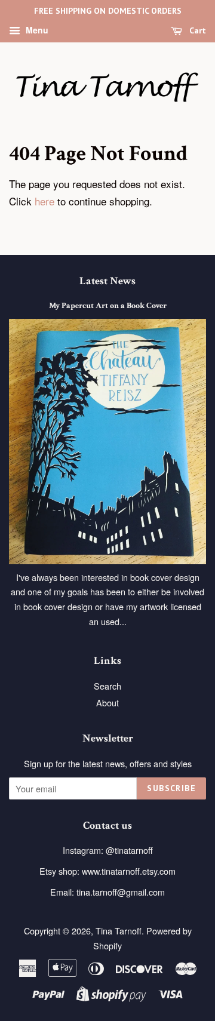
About (107, 702)
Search (107, 685)
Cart (196, 30)
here (44, 200)
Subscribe (171, 788)
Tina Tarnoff (119, 930)
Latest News (107, 281)
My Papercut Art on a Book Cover (108, 305)
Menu (35, 30)
